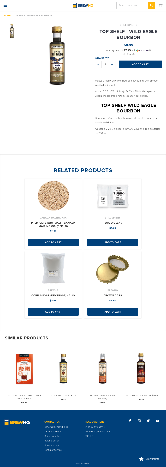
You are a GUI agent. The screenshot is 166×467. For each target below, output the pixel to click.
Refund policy (51, 440)
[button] (128, 50)
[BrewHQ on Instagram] (139, 420)
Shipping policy (52, 436)
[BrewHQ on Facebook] (130, 420)
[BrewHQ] (83, 5)
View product (24, 372)
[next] (158, 376)
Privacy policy (51, 445)
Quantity (102, 58)
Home (7, 15)
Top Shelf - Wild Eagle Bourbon (32, 15)
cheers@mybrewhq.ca (56, 427)
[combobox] (135, 5)
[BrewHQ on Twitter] (148, 420)
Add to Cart (53, 242)
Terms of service (53, 449)
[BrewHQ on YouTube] (157, 420)
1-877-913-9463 (52, 431)
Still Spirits (128, 25)
